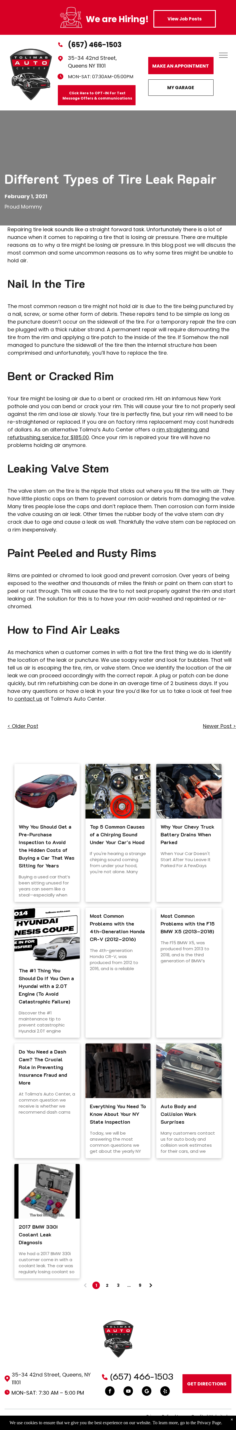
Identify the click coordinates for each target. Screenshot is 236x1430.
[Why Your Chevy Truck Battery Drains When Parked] (189, 791)
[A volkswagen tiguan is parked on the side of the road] (189, 1070)
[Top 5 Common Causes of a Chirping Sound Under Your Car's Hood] (118, 791)
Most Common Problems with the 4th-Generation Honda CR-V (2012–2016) (117, 927)
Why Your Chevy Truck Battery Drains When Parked (187, 834)
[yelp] (165, 1391)
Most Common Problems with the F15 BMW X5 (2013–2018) (188, 923)
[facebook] (110, 1391)
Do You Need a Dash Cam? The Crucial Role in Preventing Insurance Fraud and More (43, 1067)
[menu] (223, 55)
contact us (28, 698)
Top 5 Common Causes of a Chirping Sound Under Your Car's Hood (117, 834)
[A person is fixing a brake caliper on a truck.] (118, 1070)
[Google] (146, 1391)
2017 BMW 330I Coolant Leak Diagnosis (38, 1234)
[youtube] (128, 1391)
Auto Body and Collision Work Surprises (179, 1114)
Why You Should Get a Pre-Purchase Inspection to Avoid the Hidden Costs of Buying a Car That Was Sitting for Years (47, 846)
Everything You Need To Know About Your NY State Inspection (118, 1114)
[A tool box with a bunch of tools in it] (47, 1191)
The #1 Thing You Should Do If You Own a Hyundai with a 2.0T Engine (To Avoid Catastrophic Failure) (46, 986)
